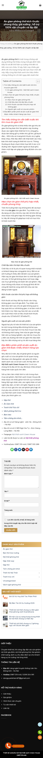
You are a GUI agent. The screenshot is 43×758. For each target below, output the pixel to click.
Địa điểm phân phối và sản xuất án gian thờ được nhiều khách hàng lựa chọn (21, 113)
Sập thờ (6, 565)
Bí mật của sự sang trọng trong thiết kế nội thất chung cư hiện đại (24, 618)
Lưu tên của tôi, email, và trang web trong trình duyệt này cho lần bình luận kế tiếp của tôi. (20, 523)
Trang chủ (4, 44)
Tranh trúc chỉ (8, 577)
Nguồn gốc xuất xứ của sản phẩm (21, 109)
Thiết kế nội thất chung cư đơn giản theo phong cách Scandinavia (24, 611)
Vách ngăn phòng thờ (12, 585)
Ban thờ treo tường (11, 553)
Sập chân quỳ (8, 561)
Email (7, 501)
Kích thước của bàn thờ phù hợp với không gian (22, 106)
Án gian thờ (8, 549)
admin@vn (30, 30)
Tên (6, 491)
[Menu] (3, 5)
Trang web (8, 510)
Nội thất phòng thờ (11, 557)
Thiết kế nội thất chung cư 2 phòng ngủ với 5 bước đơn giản (24, 624)
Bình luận (8, 474)
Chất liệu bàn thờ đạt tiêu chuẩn (20, 102)
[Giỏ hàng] (40, 5)
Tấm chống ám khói (11, 569)
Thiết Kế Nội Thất (10, 573)
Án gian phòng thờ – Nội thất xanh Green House (23, 91)
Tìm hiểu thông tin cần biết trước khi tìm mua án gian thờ (20, 86)
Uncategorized (9, 581)
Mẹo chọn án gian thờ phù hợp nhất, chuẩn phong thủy (21, 96)
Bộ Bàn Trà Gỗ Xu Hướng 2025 (21, 603)
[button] (37, 82)
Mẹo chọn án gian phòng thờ (19, 100)
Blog (11, 44)
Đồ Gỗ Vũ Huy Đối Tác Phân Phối (23, 596)
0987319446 (18, 746)
